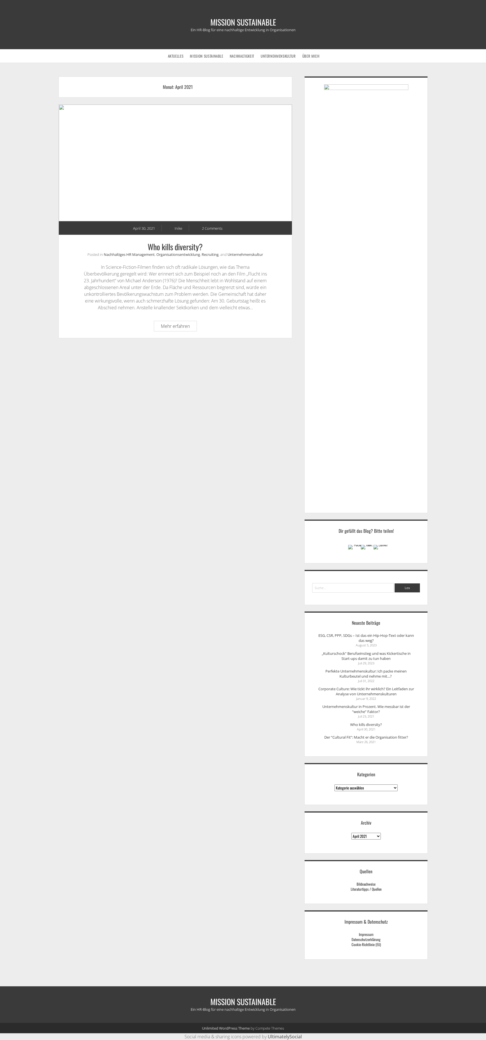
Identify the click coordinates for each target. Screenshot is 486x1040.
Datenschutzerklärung (366, 939)
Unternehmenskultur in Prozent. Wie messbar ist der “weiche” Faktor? (366, 709)
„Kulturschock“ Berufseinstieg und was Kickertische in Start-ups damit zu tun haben (366, 656)
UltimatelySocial (285, 1037)
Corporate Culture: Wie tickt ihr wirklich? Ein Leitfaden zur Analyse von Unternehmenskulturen (366, 691)
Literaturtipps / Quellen (366, 889)
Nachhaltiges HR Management (129, 254)
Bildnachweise (366, 884)
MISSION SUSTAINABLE (243, 22)
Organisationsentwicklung (178, 254)
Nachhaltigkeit (242, 56)
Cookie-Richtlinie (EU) (366, 944)
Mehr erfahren (179, 327)
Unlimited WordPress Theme (226, 1028)
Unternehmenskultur (278, 56)
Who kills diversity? (175, 163)
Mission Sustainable (206, 56)
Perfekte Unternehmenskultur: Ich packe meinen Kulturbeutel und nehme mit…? (366, 674)
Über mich (311, 56)
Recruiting (210, 254)
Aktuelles (176, 56)
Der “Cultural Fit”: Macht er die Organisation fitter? (366, 737)
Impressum (366, 934)
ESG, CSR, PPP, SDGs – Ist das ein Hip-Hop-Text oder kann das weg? (366, 638)
